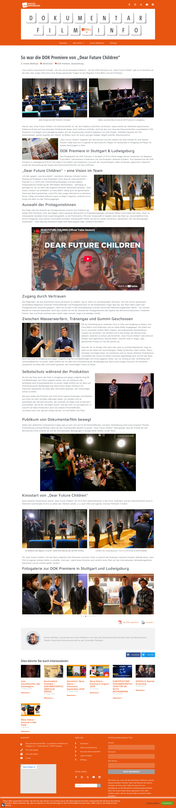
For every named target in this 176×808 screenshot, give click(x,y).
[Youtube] (147, 5)
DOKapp (113, 43)
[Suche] (99, 785)
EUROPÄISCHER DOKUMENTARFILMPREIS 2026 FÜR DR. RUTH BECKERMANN (126, 686)
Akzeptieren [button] (167, 803)
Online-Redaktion (97, 43)
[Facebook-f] (129, 5)
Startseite (63, 43)
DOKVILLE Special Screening (145, 682)
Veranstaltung (77, 63)
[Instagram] (135, 5)
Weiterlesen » (26, 693)
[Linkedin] (153, 5)
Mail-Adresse (112, 761)
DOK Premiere (63, 63)
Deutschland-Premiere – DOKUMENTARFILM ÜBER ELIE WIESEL (54, 686)
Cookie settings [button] (152, 803)
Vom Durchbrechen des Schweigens (30, 684)
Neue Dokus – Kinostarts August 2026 (99, 684)
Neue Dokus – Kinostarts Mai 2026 (28, 722)
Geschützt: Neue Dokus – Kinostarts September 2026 (75, 685)
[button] (24, 594)
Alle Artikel (77, 43)
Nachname (111, 752)
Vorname (111, 743)
